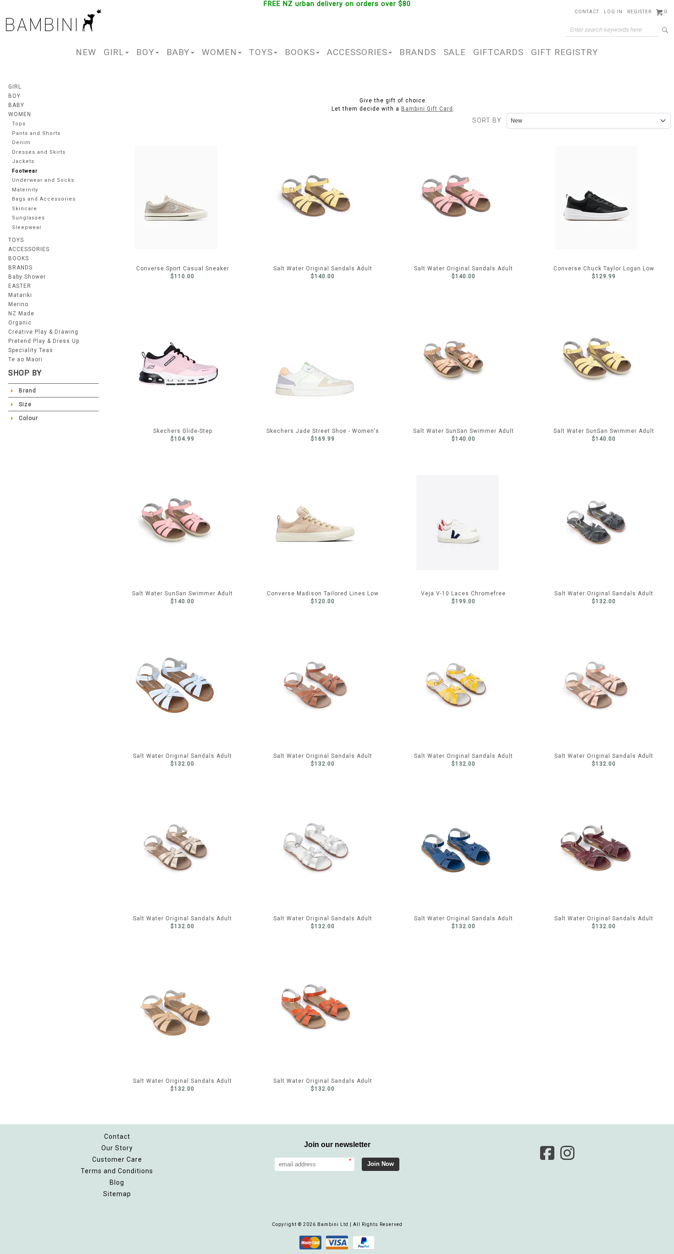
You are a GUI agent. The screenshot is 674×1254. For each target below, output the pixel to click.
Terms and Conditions (117, 1171)
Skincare (24, 209)
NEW (86, 52)
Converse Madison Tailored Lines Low (323, 522)
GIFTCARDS (498, 52)
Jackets (23, 161)
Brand (27, 390)
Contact (587, 11)
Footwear (25, 171)
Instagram (567, 1153)
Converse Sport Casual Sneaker (182, 197)
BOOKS (300, 52)
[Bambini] (54, 21)
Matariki (20, 295)
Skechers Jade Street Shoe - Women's (323, 360)
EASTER (19, 286)
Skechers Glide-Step (182, 360)
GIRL (114, 52)
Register (639, 11)
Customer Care (117, 1159)
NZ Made (21, 313)
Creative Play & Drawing (43, 332)
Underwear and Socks (43, 180)
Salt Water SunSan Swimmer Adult (463, 360)
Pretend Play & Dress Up (43, 341)
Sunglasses (28, 218)
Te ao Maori (25, 359)
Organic (20, 322)
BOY (145, 52)
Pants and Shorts (36, 133)
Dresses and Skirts (39, 152)
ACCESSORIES (357, 52)
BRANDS (417, 52)
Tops (19, 124)
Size (25, 404)
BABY (178, 52)
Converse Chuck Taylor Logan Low (603, 197)
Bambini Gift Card (427, 109)
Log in (613, 11)
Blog (117, 1182)
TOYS (261, 52)
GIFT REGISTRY (564, 52)
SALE (454, 52)
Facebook (547, 1153)
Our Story (117, 1148)
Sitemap (117, 1194)
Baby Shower (27, 277)
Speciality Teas (30, 350)
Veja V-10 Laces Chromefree (463, 522)
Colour (28, 418)
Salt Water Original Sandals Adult (323, 197)
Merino (18, 304)
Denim (21, 143)
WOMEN (219, 52)
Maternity (25, 190)
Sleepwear (27, 227)
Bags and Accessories (44, 199)
